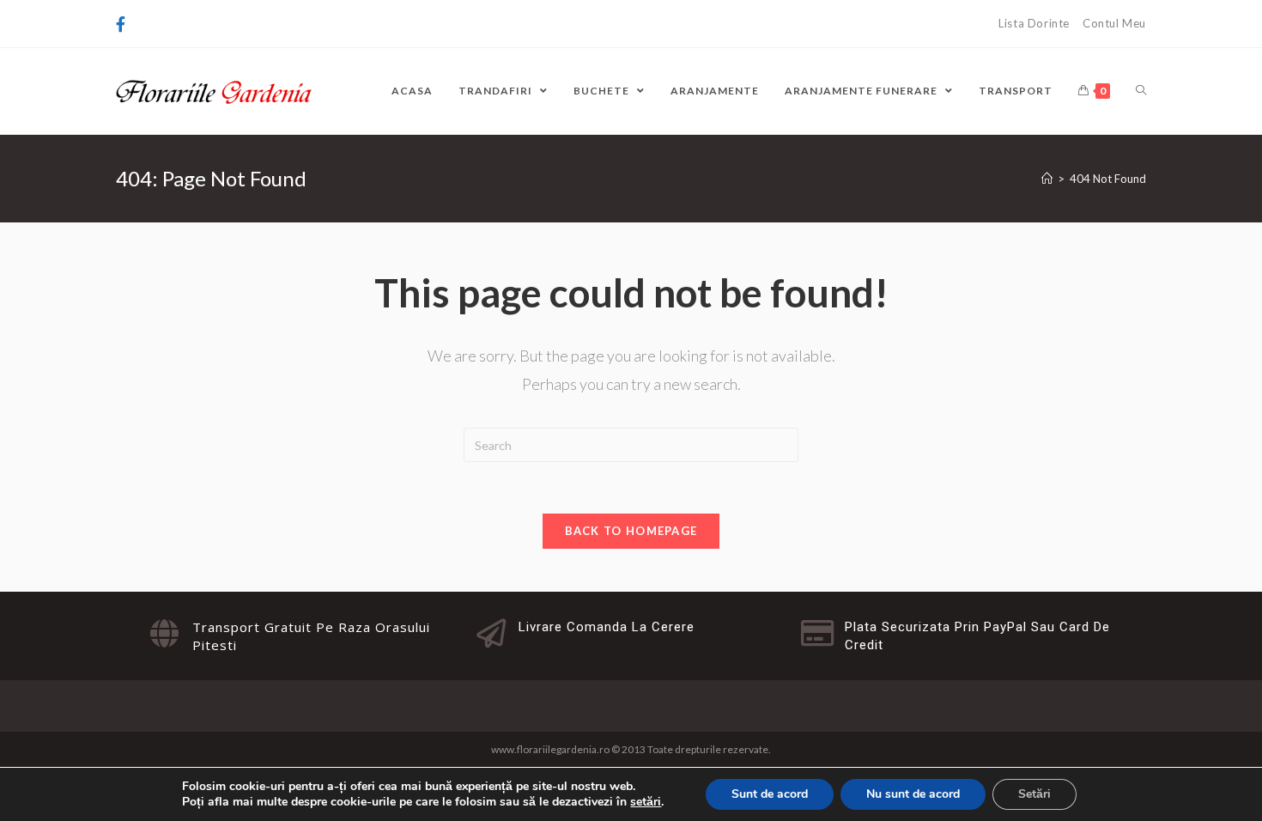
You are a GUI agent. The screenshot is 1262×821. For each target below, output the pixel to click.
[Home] (1047, 178)
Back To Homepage (631, 531)
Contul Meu (1114, 23)
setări (645, 802)
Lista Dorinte (1034, 23)
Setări (1034, 794)
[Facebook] (123, 24)
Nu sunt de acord (913, 794)
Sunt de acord (769, 794)
